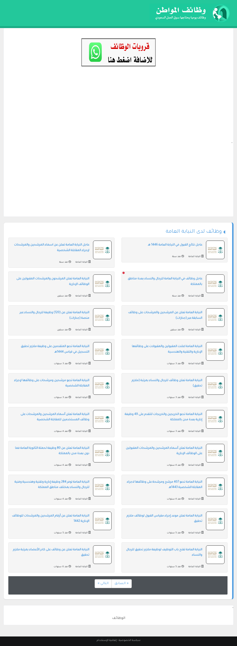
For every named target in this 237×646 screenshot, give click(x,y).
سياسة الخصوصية (129, 640)
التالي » (103, 584)
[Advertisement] (118, 108)
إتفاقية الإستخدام (107, 640)
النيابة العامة (194, 256)
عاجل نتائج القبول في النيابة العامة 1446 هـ (175, 245)
